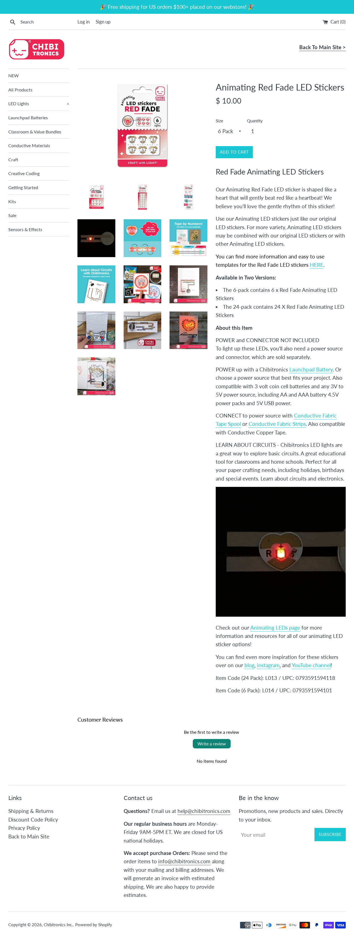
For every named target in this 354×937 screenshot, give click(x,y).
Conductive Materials (29, 145)
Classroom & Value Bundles (34, 131)
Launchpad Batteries (28, 117)
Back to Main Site (28, 836)
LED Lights (38, 103)
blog (249, 665)
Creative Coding (24, 173)
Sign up (103, 22)
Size (219, 120)
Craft (13, 159)
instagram (268, 665)
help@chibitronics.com (204, 811)
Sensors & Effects (25, 229)
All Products (20, 89)
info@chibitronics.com (184, 861)
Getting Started (23, 187)
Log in (83, 22)
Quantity (255, 120)
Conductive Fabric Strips (277, 424)
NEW (13, 75)
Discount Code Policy (33, 819)
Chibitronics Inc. (58, 924)
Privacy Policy (24, 828)
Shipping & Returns (30, 811)
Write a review (211, 743)
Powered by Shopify (93, 924)
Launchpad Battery (311, 369)
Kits (12, 201)
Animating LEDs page (275, 627)
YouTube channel (311, 665)
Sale (12, 215)
